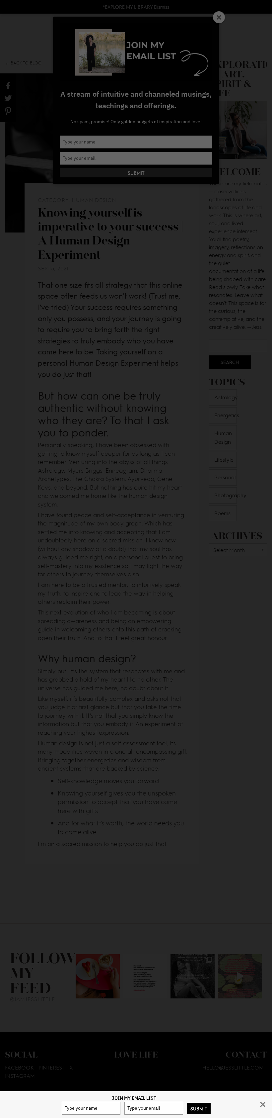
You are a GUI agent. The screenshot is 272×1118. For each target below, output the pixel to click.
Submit (198, 1108)
